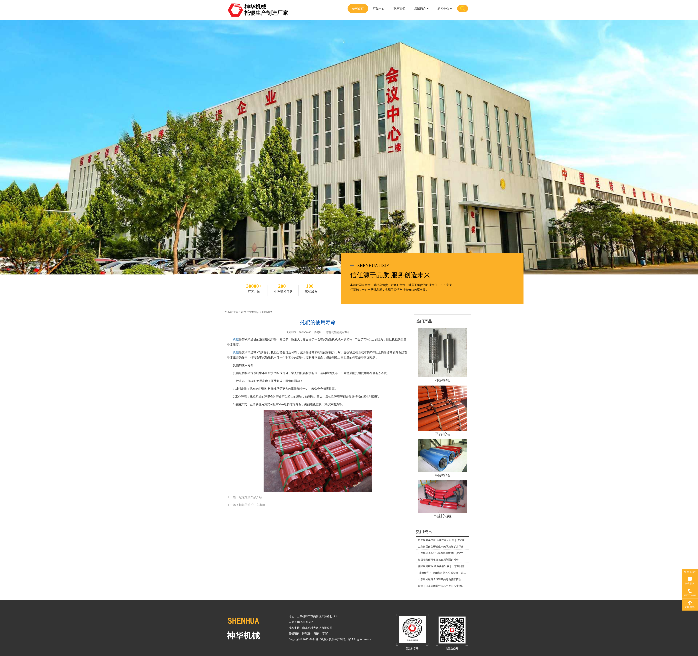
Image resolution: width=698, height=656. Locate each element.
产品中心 (378, 8)
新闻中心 (444, 8)
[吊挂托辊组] (442, 496)
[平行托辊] (442, 408)
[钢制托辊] (442, 455)
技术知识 (253, 312)
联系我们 (399, 8)
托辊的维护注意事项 (252, 504)
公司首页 (358, 8)
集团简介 (420, 8)
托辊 (236, 339)
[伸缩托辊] (442, 352)
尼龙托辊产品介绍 (250, 497)
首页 (243, 312)
